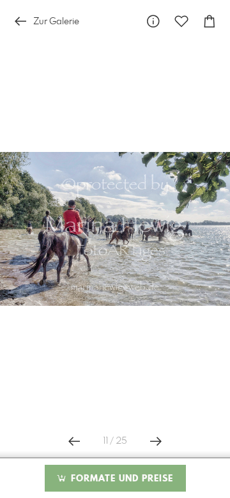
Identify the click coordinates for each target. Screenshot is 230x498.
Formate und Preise (120, 478)
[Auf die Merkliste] (181, 21)
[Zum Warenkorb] (209, 21)
